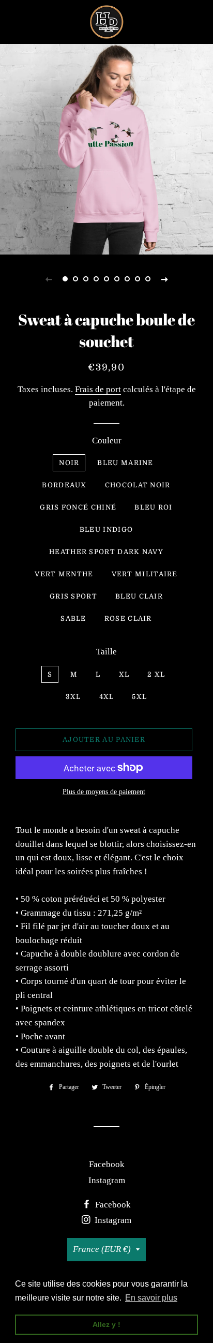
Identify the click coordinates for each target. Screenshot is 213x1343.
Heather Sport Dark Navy (106, 552)
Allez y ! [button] (106, 1324)
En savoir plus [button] (151, 1297)
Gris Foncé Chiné (78, 507)
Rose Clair (128, 618)
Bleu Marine (125, 463)
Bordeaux (64, 485)
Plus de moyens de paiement (104, 792)
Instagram (106, 1180)
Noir (69, 463)
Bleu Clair (139, 596)
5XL (139, 696)
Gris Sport (73, 596)
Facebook (107, 1164)
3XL (73, 696)
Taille (106, 651)
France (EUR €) (102, 1249)
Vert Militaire (145, 574)
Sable (73, 618)
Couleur (106, 440)
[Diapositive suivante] (164, 278)
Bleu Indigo (106, 529)
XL (124, 674)
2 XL (156, 674)
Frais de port (98, 389)
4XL (106, 696)
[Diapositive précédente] (48, 278)
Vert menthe (64, 574)
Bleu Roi (153, 507)
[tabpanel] (106, 148)
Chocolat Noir (138, 485)
